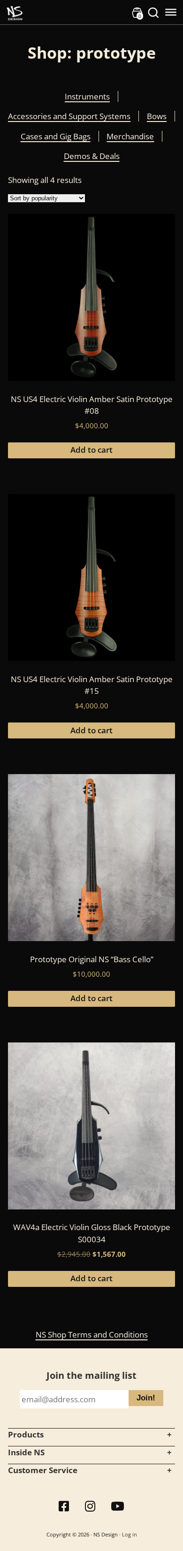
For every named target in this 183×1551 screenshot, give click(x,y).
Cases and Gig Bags (56, 136)
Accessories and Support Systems (69, 116)
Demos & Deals (92, 156)
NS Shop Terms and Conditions (92, 1334)
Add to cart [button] (91, 449)
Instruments (87, 96)
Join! (146, 1397)
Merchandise (130, 136)
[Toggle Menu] (170, 12)
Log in (129, 1534)
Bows (157, 116)
